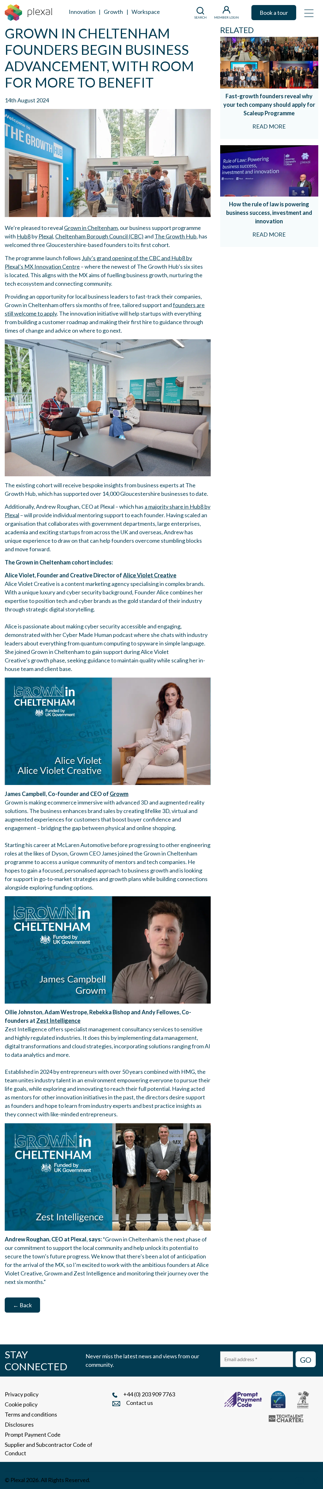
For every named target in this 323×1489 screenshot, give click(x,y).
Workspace (146, 11)
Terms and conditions (31, 1414)
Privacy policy (21, 1394)
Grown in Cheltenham (91, 227)
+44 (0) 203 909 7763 (149, 1394)
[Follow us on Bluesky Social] (283, 1479)
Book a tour (274, 12)
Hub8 (24, 236)
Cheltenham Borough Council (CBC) (99, 236)
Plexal (45, 236)
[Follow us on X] (315, 1479)
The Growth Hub (176, 236)
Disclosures (19, 1424)
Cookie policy (21, 1404)
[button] (308, 12)
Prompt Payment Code (33, 1434)
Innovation (82, 11)
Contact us (139, 1402)
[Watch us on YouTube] (299, 1479)
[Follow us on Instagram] (268, 1479)
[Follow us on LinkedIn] (253, 1479)
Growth (113, 11)
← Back (22, 1305)
